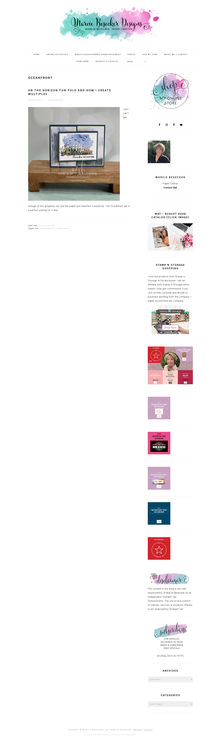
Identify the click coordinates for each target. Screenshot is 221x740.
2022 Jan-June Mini (46, 225)
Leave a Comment (55, 100)
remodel (59, 228)
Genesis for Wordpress (96, 734)
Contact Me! (170, 187)
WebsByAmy (130, 734)
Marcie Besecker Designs (110, 24)
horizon (43, 228)
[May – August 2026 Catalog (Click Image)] (170, 250)
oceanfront (51, 228)
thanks (67, 228)
